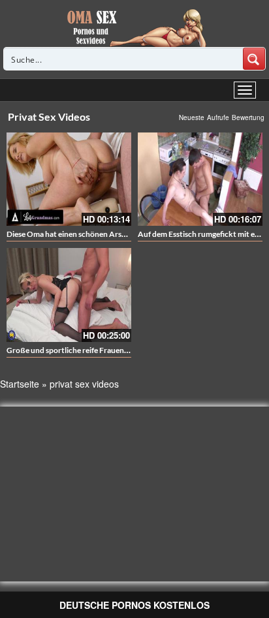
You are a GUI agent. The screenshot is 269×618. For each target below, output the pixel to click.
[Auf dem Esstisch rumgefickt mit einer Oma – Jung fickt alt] (200, 179)
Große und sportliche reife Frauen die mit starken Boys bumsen (115, 350)
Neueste (191, 117)
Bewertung (248, 117)
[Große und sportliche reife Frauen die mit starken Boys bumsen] (69, 294)
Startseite (19, 383)
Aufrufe (218, 117)
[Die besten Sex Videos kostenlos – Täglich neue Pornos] (135, 27)
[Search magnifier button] (254, 59)
